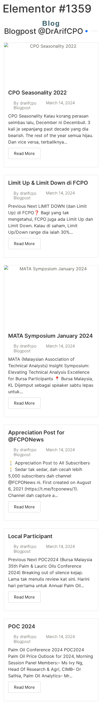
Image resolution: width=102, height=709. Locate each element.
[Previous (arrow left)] (9, 354)
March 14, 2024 (60, 103)
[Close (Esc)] (84, 6)
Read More (24, 153)
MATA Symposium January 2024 (50, 336)
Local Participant (30, 536)
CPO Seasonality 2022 (37, 92)
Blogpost (22, 108)
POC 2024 (21, 626)
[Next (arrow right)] (92, 354)
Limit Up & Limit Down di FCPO (48, 183)
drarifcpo (28, 103)
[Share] (72, 6)
